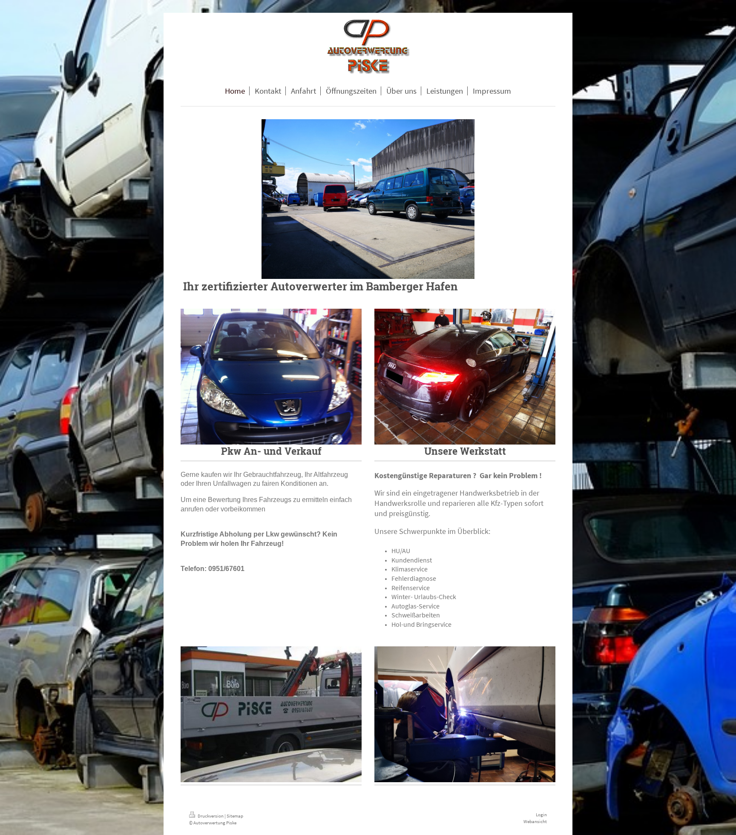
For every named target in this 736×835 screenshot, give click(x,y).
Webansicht (535, 821)
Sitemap (235, 816)
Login (541, 815)
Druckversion (210, 816)
